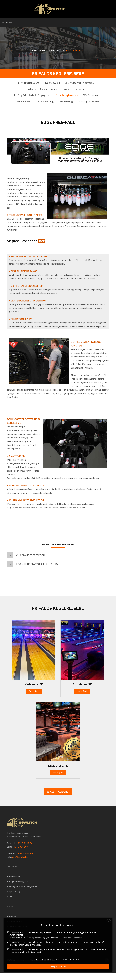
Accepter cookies (58, 966)
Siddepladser (23, 101)
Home (34, 50)
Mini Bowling (65, 101)
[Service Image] (33, 650)
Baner (65, 88)
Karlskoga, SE (34, 684)
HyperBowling (52, 82)
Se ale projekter (58, 791)
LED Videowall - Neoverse (79, 82)
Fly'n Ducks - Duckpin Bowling (41, 88)
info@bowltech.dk (24, 853)
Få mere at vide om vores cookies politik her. (58, 959)
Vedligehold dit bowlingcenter (23, 886)
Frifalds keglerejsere (67, 95)
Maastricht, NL (58, 765)
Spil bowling (14, 891)
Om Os (12, 896)
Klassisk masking (44, 101)
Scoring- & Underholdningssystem (32, 95)
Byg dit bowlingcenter (52, 50)
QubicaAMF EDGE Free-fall (31, 555)
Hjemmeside (14, 876)
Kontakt (13, 916)
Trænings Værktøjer (88, 101)
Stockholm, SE (82, 684)
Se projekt (34, 691)
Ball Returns (80, 88)
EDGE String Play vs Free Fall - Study (37, 564)
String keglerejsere (28, 82)
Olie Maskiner (90, 95)
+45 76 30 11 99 (24, 843)
